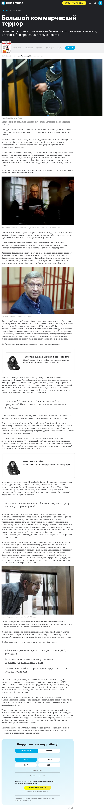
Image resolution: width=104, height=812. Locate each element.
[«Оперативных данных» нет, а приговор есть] (39, 361)
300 (48, 765)
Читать (70, 48)
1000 (48, 760)
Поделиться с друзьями (36, 792)
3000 (25, 760)
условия (50, 781)
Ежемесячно (26, 751)
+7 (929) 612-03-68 (25, 800)
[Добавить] (100, 3)
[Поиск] (94, 3)
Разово (49, 751)
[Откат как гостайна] (39, 465)
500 (25, 765)
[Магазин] (89, 3)
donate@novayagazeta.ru (43, 798)
